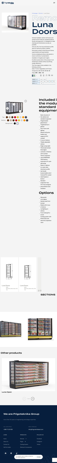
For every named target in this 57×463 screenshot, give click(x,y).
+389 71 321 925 (8, 429)
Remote (23, 438)
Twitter (38, 444)
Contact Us (6, 444)
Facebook (39, 438)
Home (4, 438)
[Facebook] (5, 453)
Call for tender (7, 447)
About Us (5, 441)
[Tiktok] (17, 453)
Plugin (23, 441)
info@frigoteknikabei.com (36, 429)
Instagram (39, 441)
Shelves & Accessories (26, 447)
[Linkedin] (11, 453)
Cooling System (24, 444)
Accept (38, 457)
